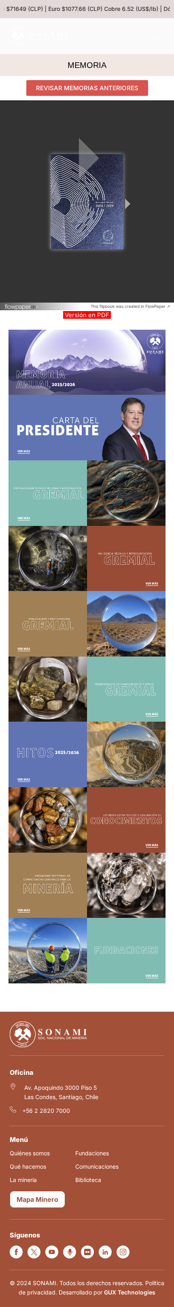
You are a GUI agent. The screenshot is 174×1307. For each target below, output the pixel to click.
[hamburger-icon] (157, 39)
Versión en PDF (87, 315)
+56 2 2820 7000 (46, 1110)
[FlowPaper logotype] (21, 308)
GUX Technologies (129, 1292)
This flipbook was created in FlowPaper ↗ (130, 306)
